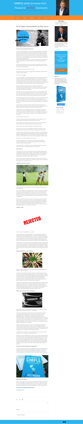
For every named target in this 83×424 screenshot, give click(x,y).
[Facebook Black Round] (16, 40)
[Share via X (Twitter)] (19, 399)
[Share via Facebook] (16, 399)
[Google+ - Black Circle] (18, 40)
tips (63, 112)
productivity (58, 111)
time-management (59, 112)
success (62, 111)
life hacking (62, 109)
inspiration (58, 109)
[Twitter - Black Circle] (19, 40)
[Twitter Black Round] (65, 422)
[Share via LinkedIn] (22, 399)
